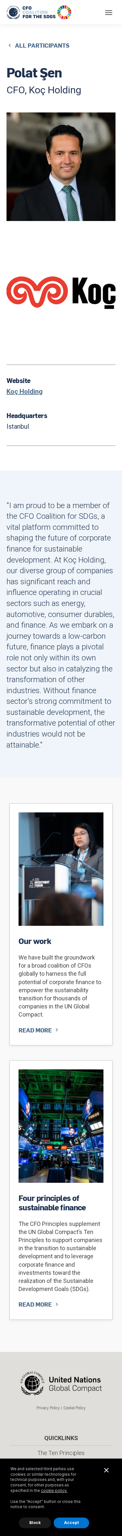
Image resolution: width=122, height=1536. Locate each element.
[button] (108, 12)
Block (35, 1522)
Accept (71, 1522)
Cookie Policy (74, 1408)
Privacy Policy (48, 1408)
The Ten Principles (61, 1452)
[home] (40, 12)
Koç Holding (25, 391)
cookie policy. (54, 1490)
